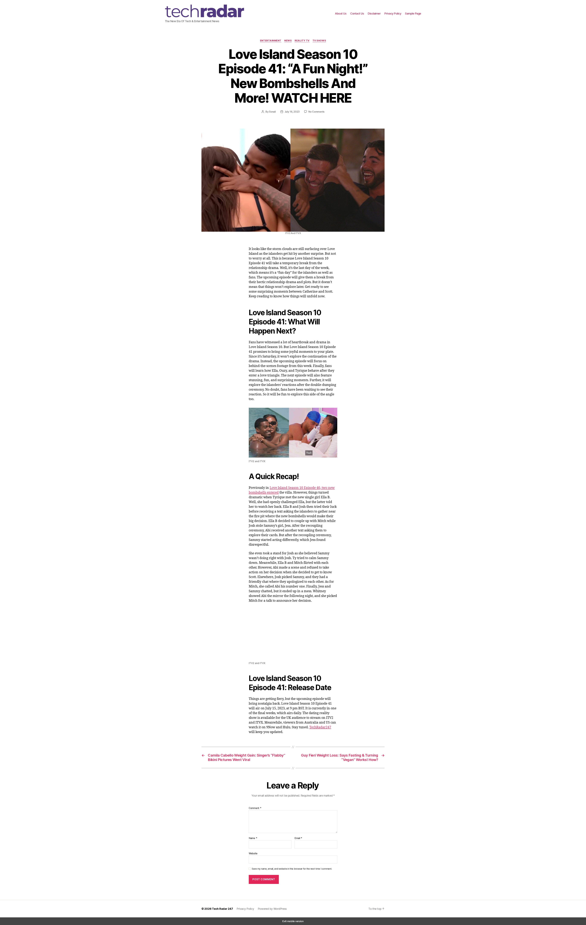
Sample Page (413, 13)
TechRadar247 (320, 727)
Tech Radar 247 (222, 908)
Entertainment (270, 40)
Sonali (272, 111)
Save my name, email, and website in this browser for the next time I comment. (292, 868)
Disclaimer (374, 13)
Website (253, 853)
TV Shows (319, 40)
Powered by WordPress (272, 908)
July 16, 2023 (292, 111)
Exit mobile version (293, 921)
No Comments (316, 111)
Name (253, 838)
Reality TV (302, 40)
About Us (340, 13)
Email (298, 838)
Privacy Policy (392, 13)
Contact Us (357, 13)
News (288, 40)
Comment (255, 808)
